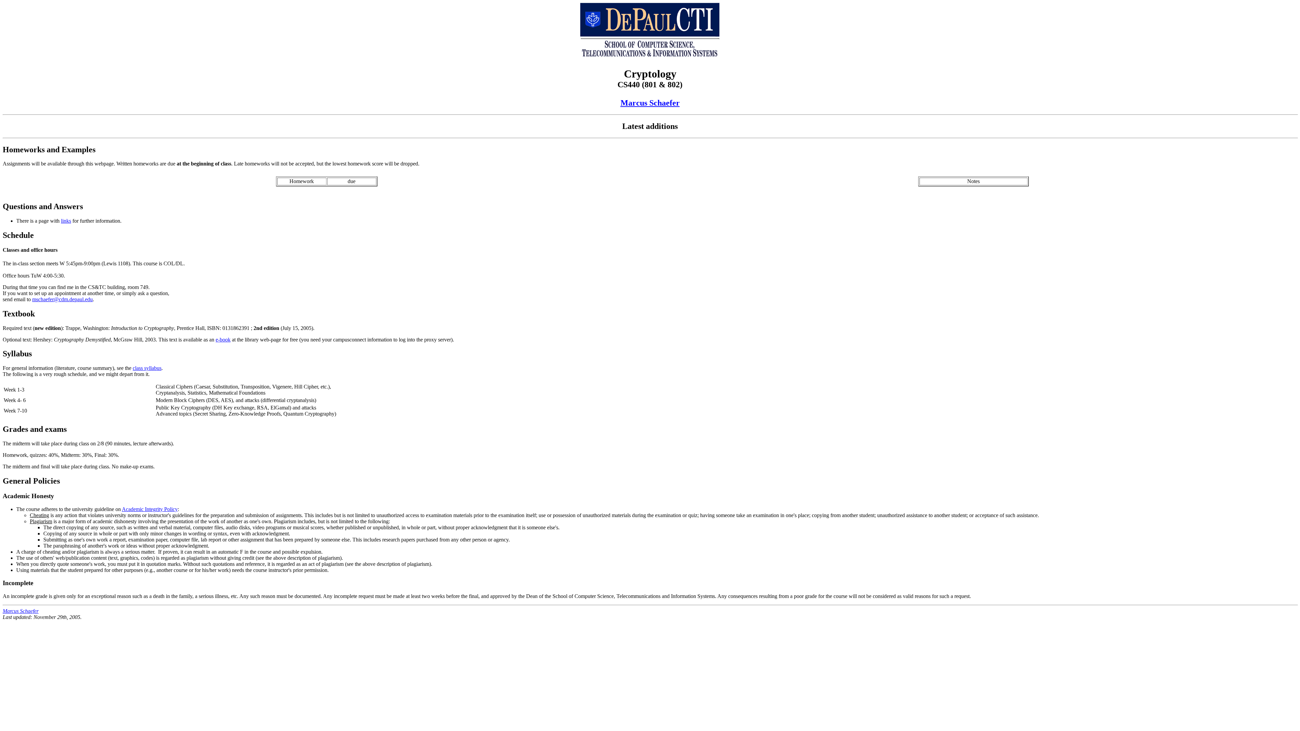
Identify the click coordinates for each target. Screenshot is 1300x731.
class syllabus (147, 368)
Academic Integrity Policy (150, 509)
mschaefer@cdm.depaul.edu (62, 299)
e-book (223, 339)
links (66, 221)
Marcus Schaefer (650, 102)
